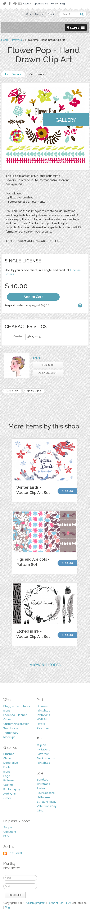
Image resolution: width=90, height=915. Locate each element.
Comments (36, 74)
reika (36, 358)
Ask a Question (48, 373)
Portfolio (17, 40)
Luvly (68, 903)
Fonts (6, 767)
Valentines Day (47, 806)
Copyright (9, 831)
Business (42, 706)
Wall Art (42, 719)
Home (5, 40)
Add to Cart (33, 297)
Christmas (43, 784)
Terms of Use (55, 903)
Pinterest (15, 3)
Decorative (10, 762)
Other (7, 719)
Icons (6, 710)
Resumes (43, 728)
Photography (11, 789)
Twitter (4, 3)
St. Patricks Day (46, 801)
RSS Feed (15, 853)
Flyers (41, 723)
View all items (45, 664)
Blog (7, 907)
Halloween (44, 797)
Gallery (65, 120)
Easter (41, 788)
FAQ (6, 836)
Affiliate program (35, 903)
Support (8, 827)
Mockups (9, 737)
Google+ (20, 3)
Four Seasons (45, 792)
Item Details (13, 74)
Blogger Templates (16, 706)
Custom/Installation (16, 723)
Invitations (43, 715)
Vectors (8, 784)
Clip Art (8, 758)
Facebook (10, 3)
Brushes (8, 753)
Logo (6, 776)
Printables (43, 710)
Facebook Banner (15, 715)
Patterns (8, 780)
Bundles (42, 779)
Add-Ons (9, 793)
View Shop (47, 365)
